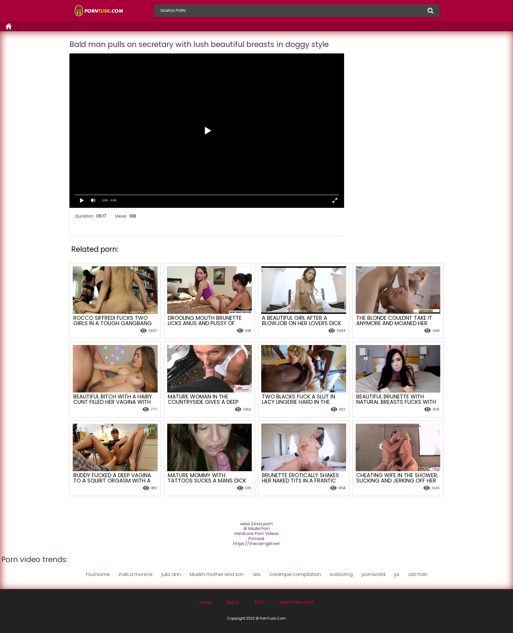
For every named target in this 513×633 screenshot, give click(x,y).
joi (396, 574)
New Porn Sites (297, 602)
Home (8, 26)
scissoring (341, 574)
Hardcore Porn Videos (257, 533)
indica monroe (136, 574)
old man (418, 574)
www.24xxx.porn (256, 523)
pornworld (373, 574)
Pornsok (256, 538)
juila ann (171, 574)
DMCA (233, 602)
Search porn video (430, 10)
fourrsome (98, 574)
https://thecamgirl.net (256, 543)
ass (257, 574)
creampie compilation (295, 574)
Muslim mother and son (217, 574)
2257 (259, 602)
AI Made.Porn (256, 528)
